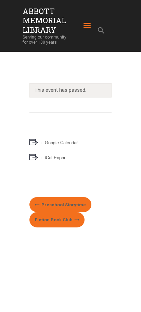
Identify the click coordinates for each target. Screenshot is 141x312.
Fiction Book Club (54, 219)
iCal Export (56, 157)
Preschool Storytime (63, 204)
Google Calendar (61, 142)
